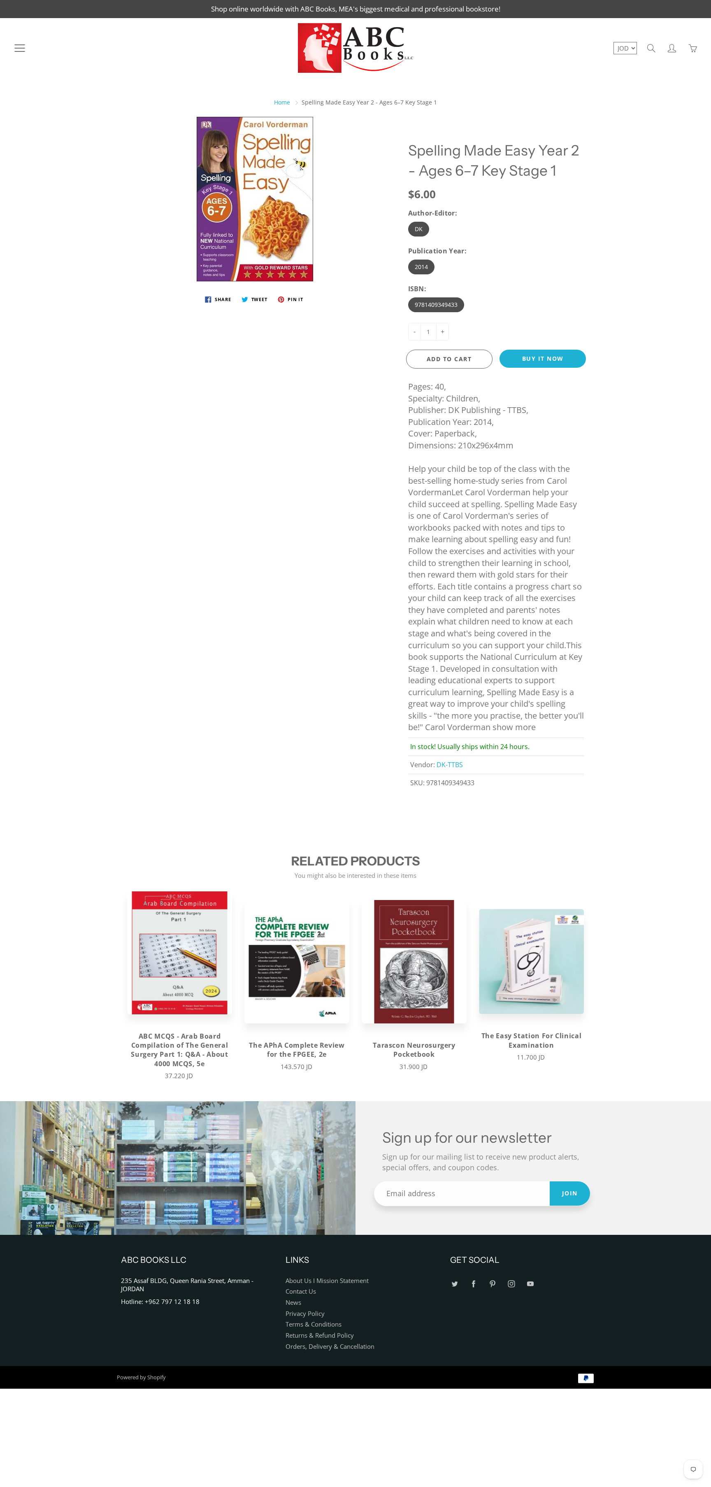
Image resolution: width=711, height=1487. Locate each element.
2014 (421, 267)
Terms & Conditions (314, 1324)
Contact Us (301, 1291)
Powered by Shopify (141, 1377)
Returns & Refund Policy (320, 1335)
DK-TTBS (450, 764)
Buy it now (543, 358)
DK (419, 229)
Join (570, 1193)
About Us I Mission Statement (327, 1281)
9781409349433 (436, 305)
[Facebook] (473, 1284)
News (293, 1302)
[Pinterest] (492, 1284)
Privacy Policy (305, 1314)
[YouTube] (530, 1284)
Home (282, 102)
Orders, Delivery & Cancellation (330, 1346)
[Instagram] (511, 1284)
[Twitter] (454, 1284)
